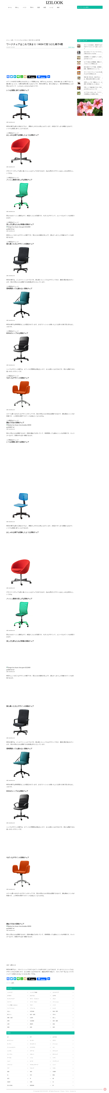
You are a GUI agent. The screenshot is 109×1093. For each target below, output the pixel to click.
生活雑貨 (32, 1020)
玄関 (31, 1081)
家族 (54, 1075)
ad (7, 1037)
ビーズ (31, 1061)
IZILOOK (54, 2)
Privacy (62, 1091)
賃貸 (54, 1024)
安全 (31, 1075)
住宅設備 (32, 1011)
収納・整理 (55, 1011)
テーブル (9, 1057)
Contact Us (73, 1091)
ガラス (54, 1040)
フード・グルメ (33, 1001)
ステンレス (55, 1050)
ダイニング (55, 1054)
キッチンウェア (10, 998)
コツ (54, 1047)
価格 (8, 1071)
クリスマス (32, 1047)
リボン (54, 1068)
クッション (55, 1043)
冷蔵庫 (54, 1071)
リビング (32, 1068)
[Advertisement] (54, 24)
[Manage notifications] (105, 1089)
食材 (54, 1027)
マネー (31, 1005)
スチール (32, 1050)
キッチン (9, 1043)
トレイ (8, 1061)
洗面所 (8, 1081)
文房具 (31, 1017)
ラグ (8, 1068)
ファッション (56, 1001)
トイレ (31, 1057)
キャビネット (33, 1043)
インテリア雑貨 (33, 992)
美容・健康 (55, 1020)
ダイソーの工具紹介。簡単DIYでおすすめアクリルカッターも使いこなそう (93, 46)
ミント (54, 1064)
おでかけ (9, 995)
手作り (54, 1014)
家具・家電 (32, 1014)
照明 (8, 1020)
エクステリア (56, 992)
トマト (54, 1057)
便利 (31, 1071)
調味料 (31, 1024)
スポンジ (32, 1054)
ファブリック (56, 1061)
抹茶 (8, 1078)
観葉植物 (32, 1085)
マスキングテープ (34, 1064)
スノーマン (9, 1054)
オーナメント (10, 1040)
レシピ (54, 1008)
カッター (32, 1040)
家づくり (9, 1014)
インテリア (9, 992)
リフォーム (32, 1008)
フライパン (9, 1064)
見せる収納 (9, 1085)
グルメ (54, 998)
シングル (9, 1050)
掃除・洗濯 (9, 1017)
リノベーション (10, 1008)
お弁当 (54, 995)
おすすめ (55, 1037)
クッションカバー (11, 1047)
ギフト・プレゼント (34, 998)
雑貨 (8, 1027)
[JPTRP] (90, 115)
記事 (13, 983)
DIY (31, 1037)
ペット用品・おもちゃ (12, 1005)
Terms (67, 1091)
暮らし (54, 1017)
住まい (8, 1011)
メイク (54, 1005)
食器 (31, 1027)
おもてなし (32, 995)
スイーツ (9, 1001)
